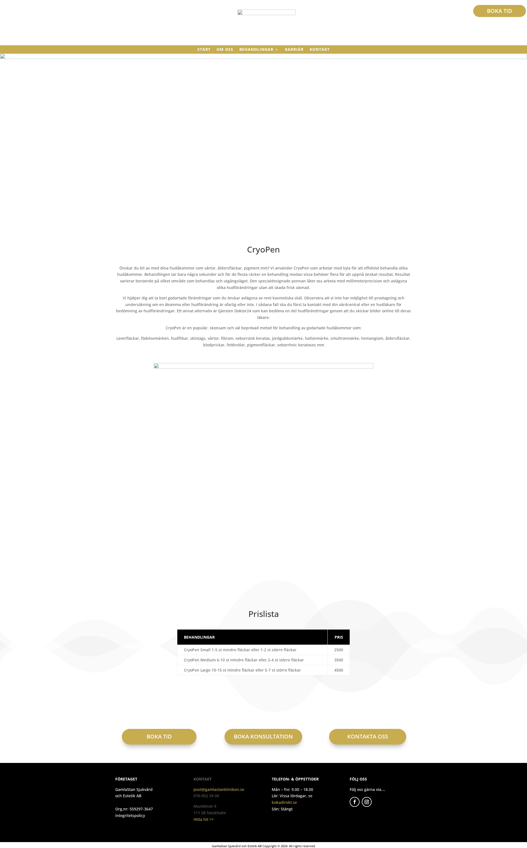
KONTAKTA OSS (367, 736)
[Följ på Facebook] (355, 802)
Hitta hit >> (204, 819)
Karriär (294, 49)
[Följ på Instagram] (367, 802)
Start (204, 49)
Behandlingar (256, 49)
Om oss (225, 49)
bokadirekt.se (284, 802)
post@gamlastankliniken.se (219, 789)
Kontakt (320, 49)
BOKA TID (499, 11)
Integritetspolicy (130, 815)
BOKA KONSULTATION (263, 736)
